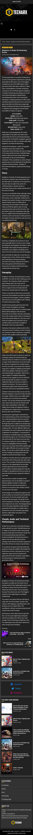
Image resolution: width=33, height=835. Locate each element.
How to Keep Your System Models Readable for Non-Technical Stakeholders (20, 707)
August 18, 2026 (17, 662)
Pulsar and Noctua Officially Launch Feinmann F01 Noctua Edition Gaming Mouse (21, 731)
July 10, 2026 (16, 746)
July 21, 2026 (16, 735)
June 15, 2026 (17, 769)
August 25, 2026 (17, 711)
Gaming (10, 47)
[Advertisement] (24, 29)
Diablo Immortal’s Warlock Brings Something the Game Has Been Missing (21, 755)
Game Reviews (5, 47)
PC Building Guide (6, 799)
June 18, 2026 (17, 759)
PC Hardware (5, 785)
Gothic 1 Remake (18, 767)
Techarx (4, 810)
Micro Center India (20, 833)
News (3, 792)
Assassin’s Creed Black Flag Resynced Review (21, 672)
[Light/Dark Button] (10, 30)
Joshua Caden (6, 54)
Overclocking (5, 796)
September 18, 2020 (14, 54)
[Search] (14, 29)
